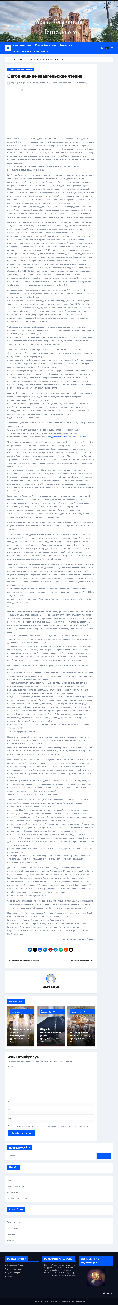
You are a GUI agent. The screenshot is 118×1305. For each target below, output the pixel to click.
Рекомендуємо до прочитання (21, 69)
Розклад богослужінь (45, 45)
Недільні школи (67, 45)
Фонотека (11, 1240)
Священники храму (15, 1186)
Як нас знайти (41, 51)
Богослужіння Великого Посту (80, 1034)
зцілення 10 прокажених (50, 83)
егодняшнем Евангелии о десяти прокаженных (70, 436)
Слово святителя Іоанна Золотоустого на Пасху (20, 1034)
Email (11, 1109)
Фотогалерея (12, 1192)
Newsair (65, 1301)
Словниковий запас (15, 1222)
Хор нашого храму (22, 51)
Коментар (13, 1066)
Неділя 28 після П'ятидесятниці (74, 83)
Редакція (18, 83)
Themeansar (80, 1301)
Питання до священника (17, 1198)
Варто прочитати (14, 1228)
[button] (112, 48)
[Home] (8, 48)
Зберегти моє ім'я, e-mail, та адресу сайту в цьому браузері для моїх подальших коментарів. (49, 1126)
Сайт (10, 1118)
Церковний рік (13, 1234)
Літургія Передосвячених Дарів (50, 1032)
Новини (10, 1180)
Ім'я (10, 1101)
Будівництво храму (22, 45)
